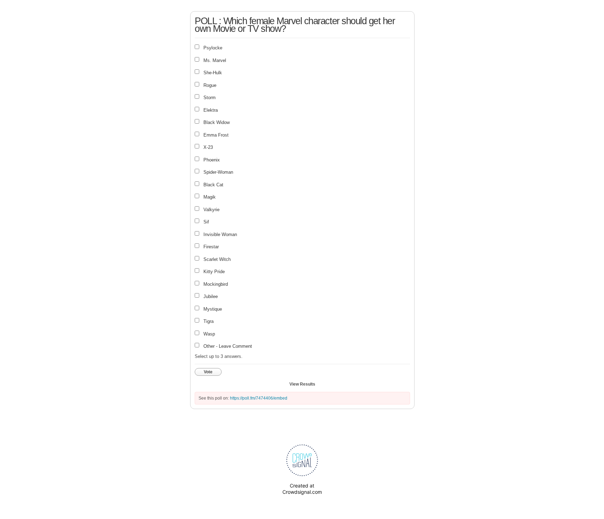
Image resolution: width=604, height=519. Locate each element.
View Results (302, 384)
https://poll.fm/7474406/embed (258, 398)
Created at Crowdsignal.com (302, 489)
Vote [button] (208, 371)
